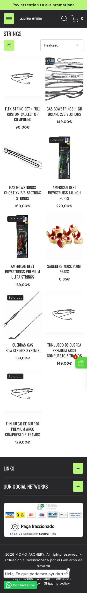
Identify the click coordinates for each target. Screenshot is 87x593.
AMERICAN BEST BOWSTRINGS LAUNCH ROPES (60, 141)
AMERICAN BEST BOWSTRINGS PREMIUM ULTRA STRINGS (18, 222)
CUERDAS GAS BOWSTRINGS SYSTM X (23, 298)
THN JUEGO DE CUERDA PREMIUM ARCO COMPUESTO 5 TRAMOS (62, 300)
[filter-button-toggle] (9, 45)
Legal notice (23, 578)
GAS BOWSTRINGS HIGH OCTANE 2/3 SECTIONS (62, 62)
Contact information (54, 578)
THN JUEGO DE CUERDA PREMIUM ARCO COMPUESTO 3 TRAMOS (21, 379)
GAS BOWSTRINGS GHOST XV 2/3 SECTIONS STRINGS (21, 141)
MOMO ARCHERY (29, 554)
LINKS (9, 468)
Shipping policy (57, 583)
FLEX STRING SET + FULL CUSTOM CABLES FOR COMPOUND (20, 64)
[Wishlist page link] (53, 18)
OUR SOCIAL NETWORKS (26, 486)
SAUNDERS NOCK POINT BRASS (61, 217)
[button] (9, 18)
